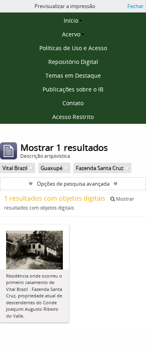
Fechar (135, 6)
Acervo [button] (71, 34)
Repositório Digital (73, 62)
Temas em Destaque (73, 75)
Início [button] (71, 20)
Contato (73, 103)
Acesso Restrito (73, 117)
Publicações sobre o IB (73, 89)
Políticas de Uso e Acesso (73, 48)
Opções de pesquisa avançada (73, 183)
